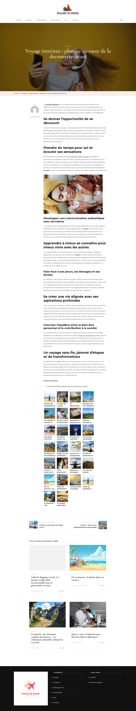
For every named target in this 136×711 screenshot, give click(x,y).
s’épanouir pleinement (86, 335)
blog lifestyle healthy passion (79, 157)
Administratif (55, 20)
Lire (60, 591)
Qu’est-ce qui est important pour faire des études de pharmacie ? (85, 635)
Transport (28, 20)
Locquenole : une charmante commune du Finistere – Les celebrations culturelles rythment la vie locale (47, 638)
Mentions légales (96, 682)
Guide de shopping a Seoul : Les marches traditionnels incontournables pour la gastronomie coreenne (45, 581)
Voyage (18, 20)
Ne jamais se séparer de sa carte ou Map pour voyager (67, 386)
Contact (93, 677)
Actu (66, 20)
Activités (75, 20)
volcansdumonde (35, 117)
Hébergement (41, 20)
